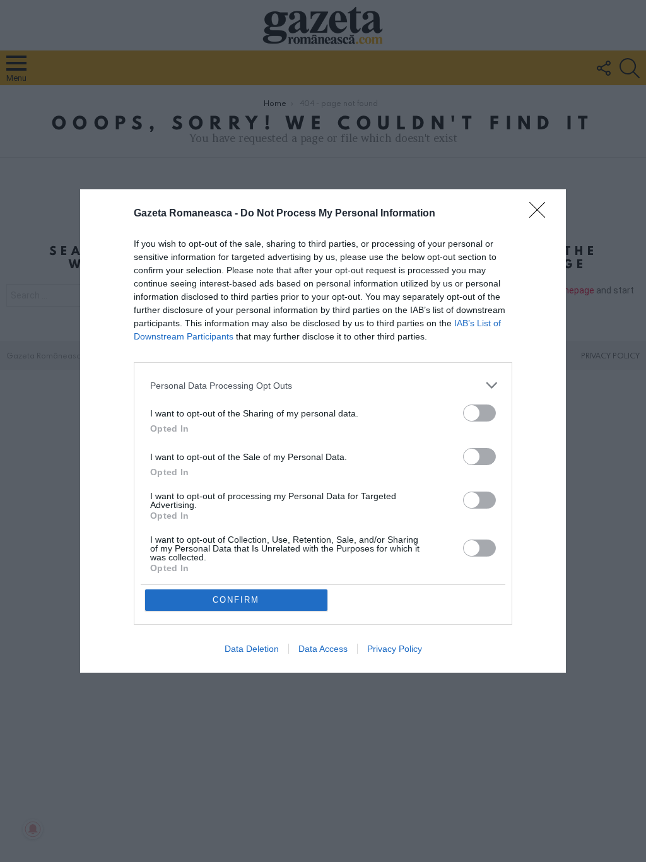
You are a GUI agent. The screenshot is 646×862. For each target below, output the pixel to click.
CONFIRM (236, 600)
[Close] (541, 214)
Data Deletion (252, 649)
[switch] (479, 413)
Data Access (323, 649)
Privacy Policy (394, 649)
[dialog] (323, 431)
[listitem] (323, 385)
